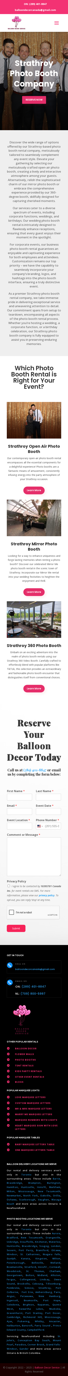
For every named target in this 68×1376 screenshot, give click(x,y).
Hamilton (12, 1187)
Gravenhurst (15, 1313)
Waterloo (54, 1241)
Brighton (28, 1304)
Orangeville (53, 1237)
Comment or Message (23, 835)
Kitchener (41, 1241)
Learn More (34, 490)
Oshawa (12, 1199)
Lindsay (45, 1279)
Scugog (44, 1246)
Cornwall (55, 1267)
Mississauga (26, 1191)
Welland (55, 1262)
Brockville (23, 1283)
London (56, 1246)
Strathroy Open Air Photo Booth (34, 448)
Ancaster (54, 1321)
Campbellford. (36, 1329)
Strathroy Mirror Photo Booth (34, 546)
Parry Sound (43, 1325)
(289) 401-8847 (38, 4)
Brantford (42, 1250)
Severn (11, 1250)
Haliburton (13, 1325)
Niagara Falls (52, 1254)
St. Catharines (30, 1254)
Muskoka (55, 1308)
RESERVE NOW (34, 100)
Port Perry (26, 1250)
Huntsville (27, 1187)
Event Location (18, 820)
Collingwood (27, 1279)
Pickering (23, 1321)
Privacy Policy (16, 881)
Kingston (41, 1258)
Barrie (57, 1178)
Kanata (25, 1258)
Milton (11, 1191)
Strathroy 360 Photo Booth (34, 645)
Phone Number (47, 820)
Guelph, (12, 1258)
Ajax (9, 1321)
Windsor (12, 1254)
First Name (16, 791)
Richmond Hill (32, 1317)
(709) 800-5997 (33, 994)
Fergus (11, 1279)
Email (12, 806)
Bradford (12, 1237)
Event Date (45, 806)
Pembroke (13, 1287)
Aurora (56, 1233)
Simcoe (29, 1287)
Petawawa (26, 1296)
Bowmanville (14, 1267)
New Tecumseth (49, 1191)
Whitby (39, 1321)
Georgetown (14, 1275)
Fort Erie (27, 1292)
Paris (57, 1292)
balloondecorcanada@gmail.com (35, 10)
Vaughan (43, 1199)
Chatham (55, 1271)
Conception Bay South (34, 1340)
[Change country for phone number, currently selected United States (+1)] (40, 826)
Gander (25, 1348)
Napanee (43, 1304)
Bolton (30, 1275)
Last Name (45, 791)
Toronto (26, 1174)
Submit (16, 928)
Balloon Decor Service (47, 1367)
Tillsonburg (53, 1283)
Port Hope (51, 1300)
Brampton (34, 1182)
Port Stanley (34, 1313)
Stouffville (26, 1241)
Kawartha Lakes (31, 1308)
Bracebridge (14, 1182)
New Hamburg (49, 1296)
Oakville (45, 1195)
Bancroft (27, 1325)
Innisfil (41, 1187)
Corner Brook (36, 1344)
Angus (11, 1296)
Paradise (20, 1344)
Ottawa (56, 1250)
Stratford (30, 1267)
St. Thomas (35, 1271)
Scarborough (27, 1199)
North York (30, 1195)
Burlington (54, 1182)
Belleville (37, 1262)
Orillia (57, 1195)
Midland (42, 1275)
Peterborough (16, 1262)
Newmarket (14, 1195)
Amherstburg (43, 1292)
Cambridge (13, 1317)
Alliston (55, 1275)
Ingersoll (12, 1300)
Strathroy (45, 1287)
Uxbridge (12, 1241)
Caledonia (13, 1304)
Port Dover (52, 1313)
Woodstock (14, 1271)
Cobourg (37, 1283)
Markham (55, 1187)
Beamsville (30, 1300)
